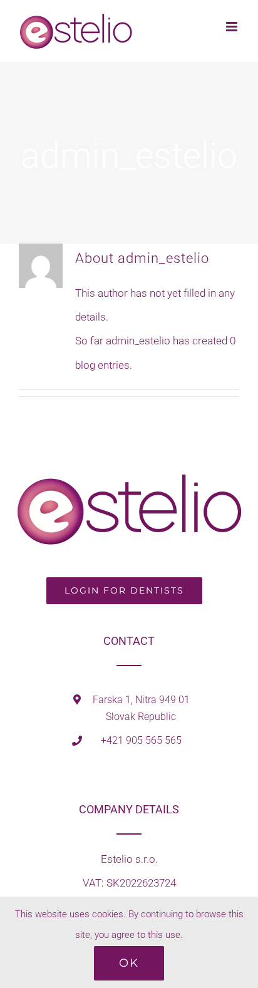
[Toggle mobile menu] (232, 26)
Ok (129, 963)
